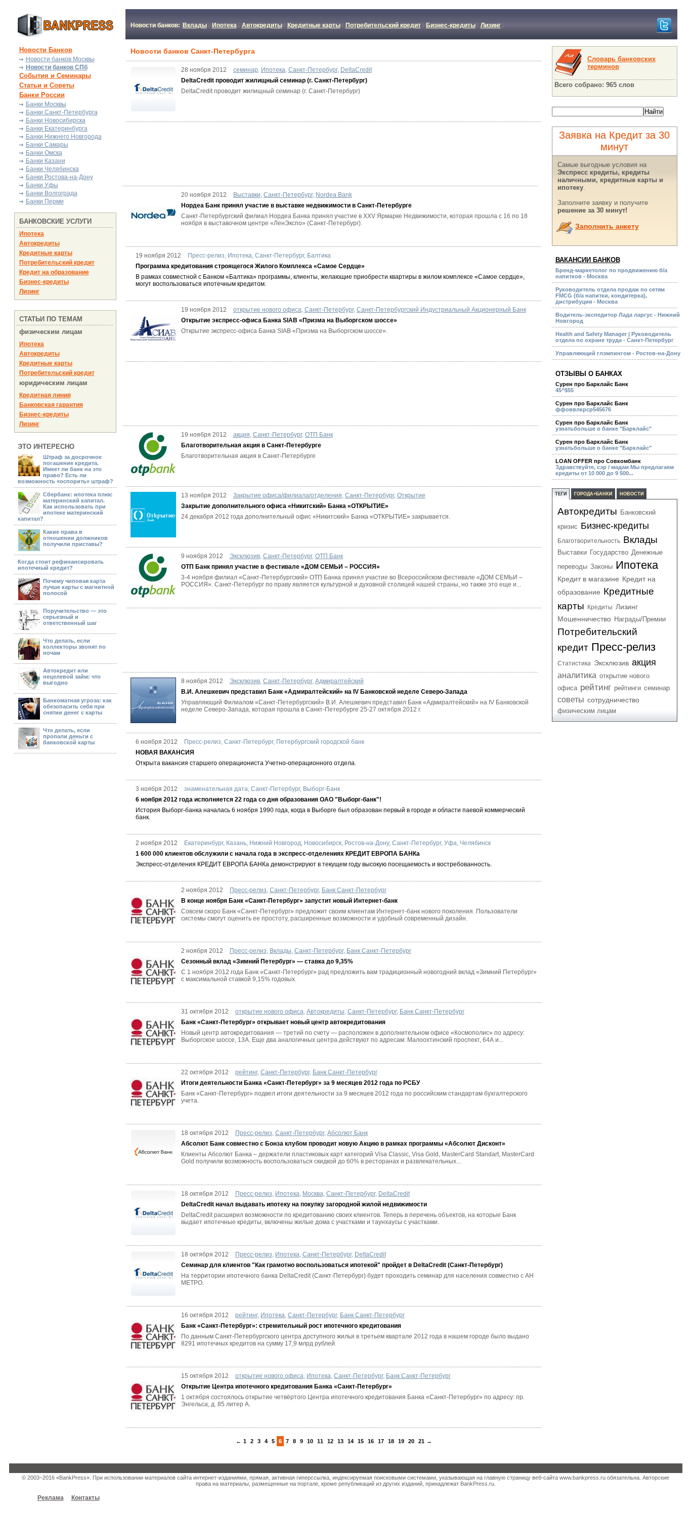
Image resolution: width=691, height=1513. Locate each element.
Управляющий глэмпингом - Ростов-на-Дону (617, 353)
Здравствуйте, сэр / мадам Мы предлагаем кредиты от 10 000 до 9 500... (614, 467)
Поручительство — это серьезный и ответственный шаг (75, 617)
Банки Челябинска (52, 169)
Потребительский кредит (383, 25)
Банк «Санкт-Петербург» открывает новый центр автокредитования (283, 1022)
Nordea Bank (334, 194)
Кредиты (600, 607)
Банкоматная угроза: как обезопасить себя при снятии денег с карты (77, 706)
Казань (236, 843)
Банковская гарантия (51, 404)
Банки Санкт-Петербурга (62, 112)
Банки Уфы (42, 185)
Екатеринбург (203, 843)
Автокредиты (262, 25)
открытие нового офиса (267, 309)
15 (361, 1441)
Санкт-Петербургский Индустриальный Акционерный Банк (441, 309)
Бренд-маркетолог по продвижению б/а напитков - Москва (611, 273)
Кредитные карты (313, 25)
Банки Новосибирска (55, 120)
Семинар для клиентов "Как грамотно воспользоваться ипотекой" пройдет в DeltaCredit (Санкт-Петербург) (342, 1265)
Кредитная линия (45, 395)
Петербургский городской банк (320, 741)
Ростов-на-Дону (366, 843)
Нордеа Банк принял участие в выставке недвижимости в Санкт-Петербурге (296, 205)
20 (411, 1441)
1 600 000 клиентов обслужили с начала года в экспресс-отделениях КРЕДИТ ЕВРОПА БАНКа (278, 853)
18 (391, 1441)
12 (330, 1441)
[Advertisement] (362, 153)
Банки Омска (44, 152)
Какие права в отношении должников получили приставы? (75, 538)
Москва (313, 1193)
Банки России (42, 95)
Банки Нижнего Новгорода (64, 136)
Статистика (574, 663)
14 (351, 1441)
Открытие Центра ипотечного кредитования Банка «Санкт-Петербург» (286, 1386)
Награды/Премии (640, 619)
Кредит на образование (54, 272)
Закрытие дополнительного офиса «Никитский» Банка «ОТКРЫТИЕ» (284, 506)
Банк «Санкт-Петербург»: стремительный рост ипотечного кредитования (291, 1325)
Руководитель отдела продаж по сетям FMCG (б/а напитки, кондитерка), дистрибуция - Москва (610, 295)
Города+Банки (593, 493)
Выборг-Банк (321, 788)
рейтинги (627, 688)
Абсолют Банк (347, 1133)
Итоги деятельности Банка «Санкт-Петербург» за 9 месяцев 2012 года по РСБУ (300, 1082)
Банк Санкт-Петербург (354, 890)
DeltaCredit (356, 69)
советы (570, 699)
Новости (631, 493)
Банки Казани (45, 160)
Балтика (319, 255)
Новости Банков (45, 50)
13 (340, 1441)
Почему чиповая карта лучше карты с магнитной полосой (78, 587)
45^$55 (591, 387)
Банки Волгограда (51, 193)
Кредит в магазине (588, 579)
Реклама (50, 1497)
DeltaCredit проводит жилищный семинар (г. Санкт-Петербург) (275, 80)
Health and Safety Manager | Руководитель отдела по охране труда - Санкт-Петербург (614, 337)
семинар (245, 69)
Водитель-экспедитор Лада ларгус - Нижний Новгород (617, 318)
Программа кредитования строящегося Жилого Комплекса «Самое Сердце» (250, 266)
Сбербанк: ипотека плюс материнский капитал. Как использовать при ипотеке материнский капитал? (65, 506)
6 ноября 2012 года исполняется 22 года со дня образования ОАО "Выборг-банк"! (258, 799)
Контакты (85, 1497)
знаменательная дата (216, 788)
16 (371, 1441)
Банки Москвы (46, 104)
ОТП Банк (319, 434)
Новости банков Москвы (60, 59)
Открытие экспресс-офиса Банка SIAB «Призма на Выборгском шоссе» (289, 320)
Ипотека (224, 25)
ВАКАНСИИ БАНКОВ (587, 260)
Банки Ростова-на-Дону (59, 177)
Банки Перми (45, 201)
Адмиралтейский (339, 681)
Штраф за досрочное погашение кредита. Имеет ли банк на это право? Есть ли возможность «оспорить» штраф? (65, 469)
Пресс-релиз (206, 255)
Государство (609, 552)
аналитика (576, 675)
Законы (601, 566)
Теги (561, 493)
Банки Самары (47, 144)
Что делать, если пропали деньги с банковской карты (69, 736)
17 (381, 1441)
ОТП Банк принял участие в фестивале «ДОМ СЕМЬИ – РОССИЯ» (280, 566)
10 (310, 1441)
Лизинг (491, 25)
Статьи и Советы (46, 85)
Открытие (411, 495)
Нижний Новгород (275, 843)
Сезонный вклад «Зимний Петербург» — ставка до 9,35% (267, 961)
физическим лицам (586, 711)
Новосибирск (322, 843)
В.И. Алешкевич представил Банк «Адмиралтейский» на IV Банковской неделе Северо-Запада (324, 691)
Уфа (450, 843)
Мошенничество (584, 619)
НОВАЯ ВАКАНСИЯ (165, 752)
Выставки (247, 194)
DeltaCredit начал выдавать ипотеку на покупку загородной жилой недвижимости (304, 1204)
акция (241, 434)
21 (421, 1441)
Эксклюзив (245, 556)
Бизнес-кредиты (451, 25)
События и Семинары (55, 75)
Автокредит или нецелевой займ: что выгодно (72, 676)
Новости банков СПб (57, 67)
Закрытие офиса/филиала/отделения (287, 495)
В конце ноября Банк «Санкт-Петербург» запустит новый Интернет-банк (289, 900)
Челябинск (475, 843)
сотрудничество (613, 700)
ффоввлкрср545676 (591, 406)
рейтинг (246, 1072)
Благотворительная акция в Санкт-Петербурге (251, 445)
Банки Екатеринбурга (57, 128)
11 (320, 1441)
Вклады (195, 25)
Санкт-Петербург (312, 69)
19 (401, 1441)
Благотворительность (588, 540)
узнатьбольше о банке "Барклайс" (603, 425)
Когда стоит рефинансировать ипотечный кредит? (61, 565)
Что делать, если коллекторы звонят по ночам (74, 647)
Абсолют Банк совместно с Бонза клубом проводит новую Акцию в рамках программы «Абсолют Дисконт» (343, 1143)
